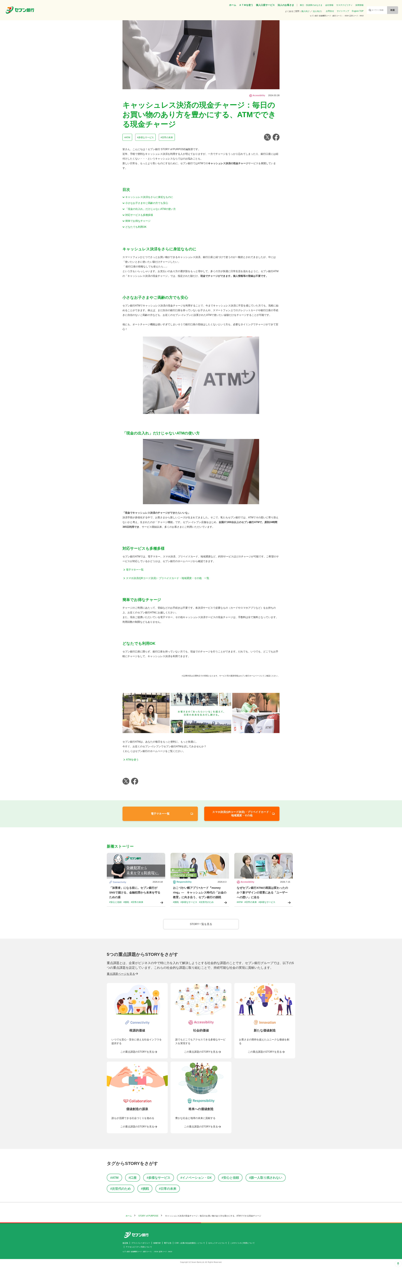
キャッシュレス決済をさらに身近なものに (149, 197)
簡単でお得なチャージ (137, 221)
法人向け (317, 11)
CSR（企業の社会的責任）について (190, 1243)
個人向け (305, 11)
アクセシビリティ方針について (139, 1247)
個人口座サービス (265, 5)
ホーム (232, 5)
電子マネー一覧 (160, 813)
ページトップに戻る (398, 1264)
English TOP (358, 11)
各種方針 (157, 1243)
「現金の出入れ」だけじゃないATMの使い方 (150, 209)
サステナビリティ (344, 5)
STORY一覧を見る (201, 924)
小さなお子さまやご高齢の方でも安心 (146, 203)
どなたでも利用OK (136, 227)
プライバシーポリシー (140, 1243)
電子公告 (167, 1243)
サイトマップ (343, 11)
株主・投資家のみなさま (311, 5)
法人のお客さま (286, 5)
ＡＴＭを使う (246, 5)
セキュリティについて (217, 1243)
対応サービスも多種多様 (139, 215)
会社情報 (329, 5)
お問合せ (330, 11)
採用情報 (359, 5)
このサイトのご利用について (242, 1243)
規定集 (125, 1243)
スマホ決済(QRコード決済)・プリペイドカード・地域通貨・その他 (242, 813)
